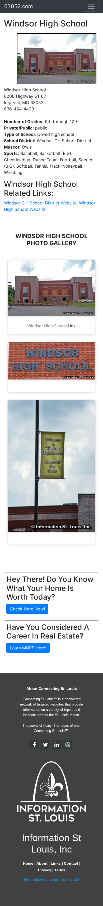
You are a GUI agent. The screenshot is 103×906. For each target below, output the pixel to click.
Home (28, 863)
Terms (59, 870)
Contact (71, 863)
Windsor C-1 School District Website (40, 203)
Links (56, 863)
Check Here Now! (27, 609)
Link (72, 325)
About (42, 863)
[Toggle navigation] (91, 6)
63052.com (18, 6)
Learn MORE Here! (28, 647)
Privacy (44, 870)
